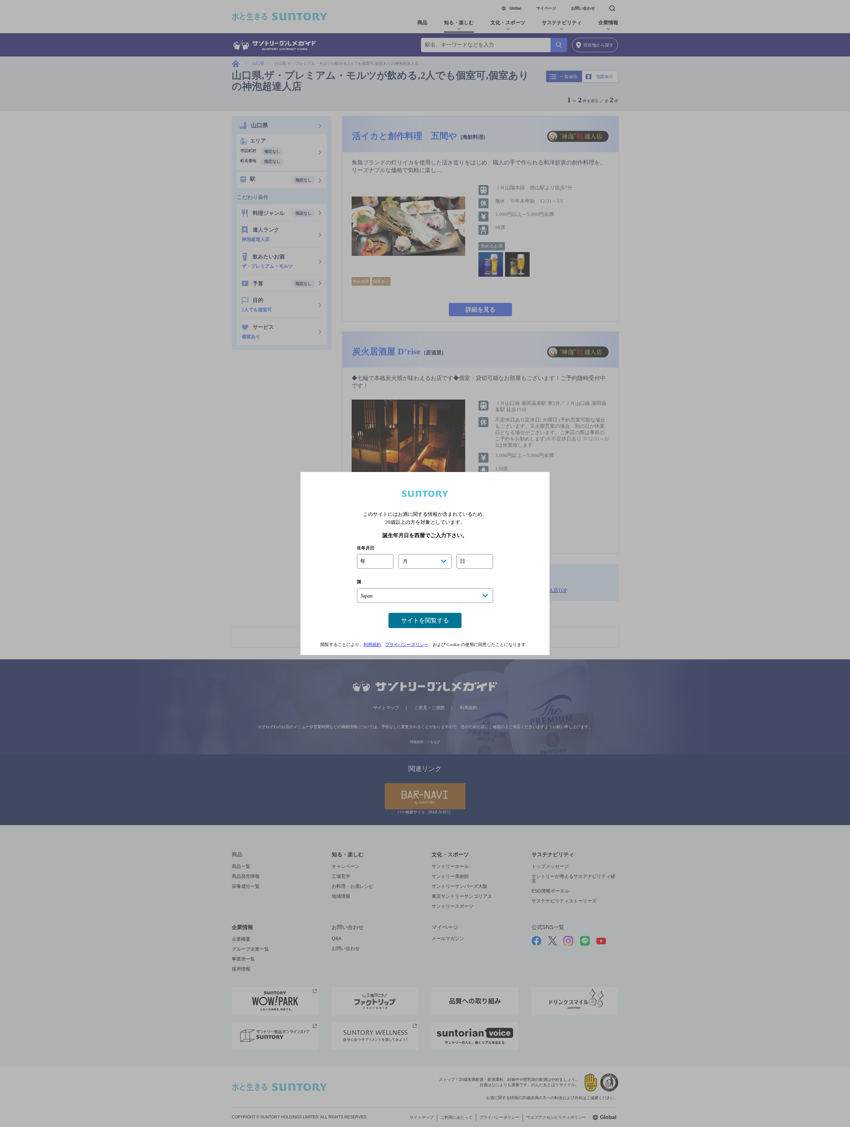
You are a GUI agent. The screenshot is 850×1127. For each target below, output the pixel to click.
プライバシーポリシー (406, 644)
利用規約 (372, 644)
